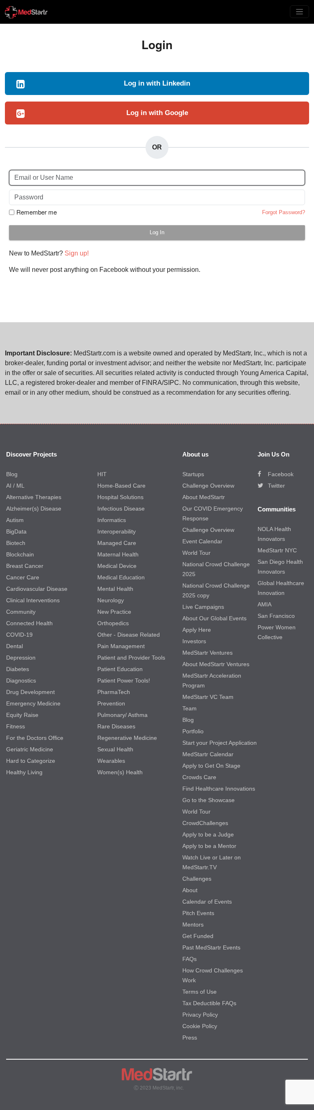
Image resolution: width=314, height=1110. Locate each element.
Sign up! (77, 253)
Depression (21, 657)
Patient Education (120, 669)
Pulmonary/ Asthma (122, 715)
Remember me (36, 212)
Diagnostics (21, 680)
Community (21, 611)
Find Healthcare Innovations (218, 788)
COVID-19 (19, 634)
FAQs (189, 959)
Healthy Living (24, 772)
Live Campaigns (203, 607)
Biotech (15, 543)
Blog (12, 474)
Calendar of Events (207, 901)
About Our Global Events (214, 618)
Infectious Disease (121, 508)
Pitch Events (198, 913)
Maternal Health (118, 554)
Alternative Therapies (33, 497)
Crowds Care (199, 777)
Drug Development (30, 692)
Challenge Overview (208, 485)
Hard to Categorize (30, 760)
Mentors (193, 924)
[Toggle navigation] (299, 11)
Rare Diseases (116, 726)
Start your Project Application (219, 742)
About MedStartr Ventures (215, 664)
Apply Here (196, 629)
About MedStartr (203, 497)
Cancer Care (22, 577)
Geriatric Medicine (29, 749)
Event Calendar (202, 541)
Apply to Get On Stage (211, 765)
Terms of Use (199, 991)
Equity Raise (22, 715)
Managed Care (116, 543)
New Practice (114, 611)
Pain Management (121, 646)
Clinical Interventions (33, 600)
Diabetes (17, 669)
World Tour (196, 552)
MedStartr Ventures (207, 652)
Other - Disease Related (128, 634)
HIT (102, 474)
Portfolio (193, 731)
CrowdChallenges (205, 823)
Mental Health (115, 589)
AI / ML (15, 485)
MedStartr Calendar (207, 754)
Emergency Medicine (33, 703)
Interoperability (116, 531)
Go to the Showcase (208, 800)
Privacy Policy (200, 1014)
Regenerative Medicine (127, 738)
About (189, 890)
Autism (15, 520)
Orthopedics (113, 623)
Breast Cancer (24, 566)
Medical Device (117, 566)
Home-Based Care (121, 485)
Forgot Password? (283, 212)
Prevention (111, 703)
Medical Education (121, 577)
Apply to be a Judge (208, 834)
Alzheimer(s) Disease (33, 508)
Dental (14, 646)
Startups (193, 474)
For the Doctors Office (34, 738)
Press (189, 1037)
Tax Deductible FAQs (209, 1003)
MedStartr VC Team (207, 697)
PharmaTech (113, 692)
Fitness (15, 726)
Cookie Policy (199, 1026)
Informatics (111, 520)
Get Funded (197, 936)
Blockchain (20, 554)
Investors (194, 641)
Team (189, 708)
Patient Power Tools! (123, 680)
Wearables (111, 760)
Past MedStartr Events (211, 947)
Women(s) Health (120, 772)
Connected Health (29, 623)
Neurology (110, 600)
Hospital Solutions (120, 497)
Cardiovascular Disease (36, 589)
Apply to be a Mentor (209, 846)
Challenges (196, 878)
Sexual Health (115, 749)
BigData (16, 531)
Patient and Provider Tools (131, 657)
